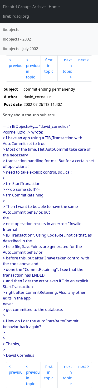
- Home (31, 6)
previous (16, 65)
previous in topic (33, 71)
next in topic (67, 65)
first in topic (48, 65)
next (82, 59)
